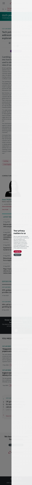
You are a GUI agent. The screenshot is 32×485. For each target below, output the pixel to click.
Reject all (17, 254)
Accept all (17, 251)
